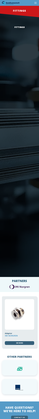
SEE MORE (19, 343)
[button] (35, 3)
